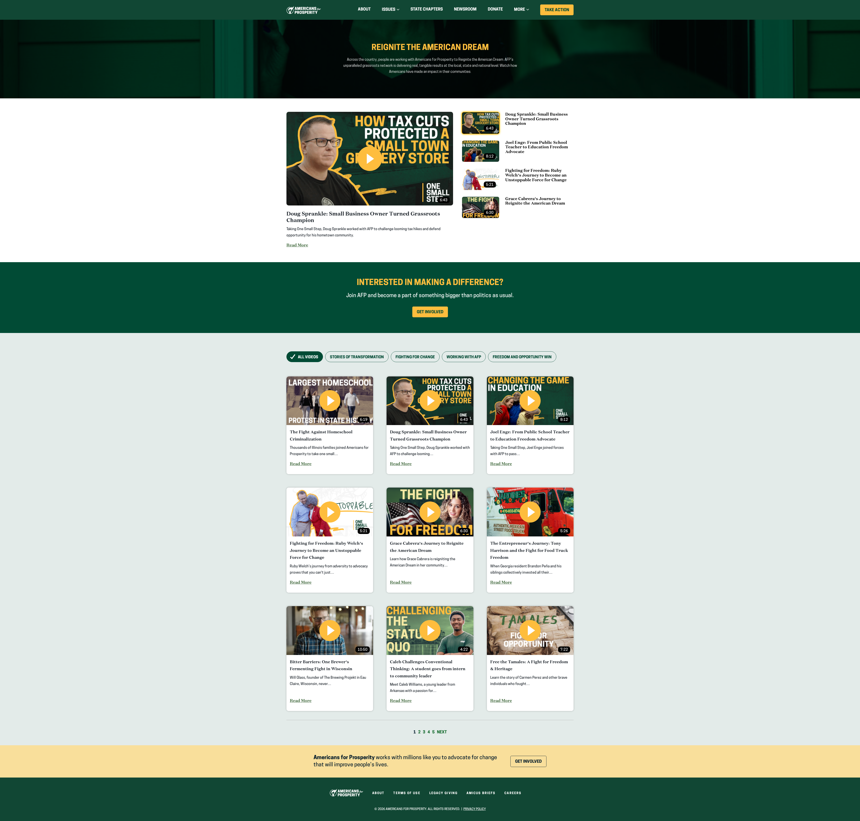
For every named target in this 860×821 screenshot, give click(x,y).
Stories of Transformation (357, 357)
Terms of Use (406, 793)
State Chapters (427, 10)
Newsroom (465, 10)
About (364, 10)
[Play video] (369, 158)
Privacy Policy (474, 809)
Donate (495, 10)
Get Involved (432, 313)
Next (442, 732)
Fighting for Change (415, 357)
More (519, 10)
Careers (512, 793)
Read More (297, 245)
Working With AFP (464, 357)
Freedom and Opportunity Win (522, 357)
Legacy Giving (443, 793)
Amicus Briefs (481, 793)
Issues (388, 10)
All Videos (308, 357)
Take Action (559, 11)
